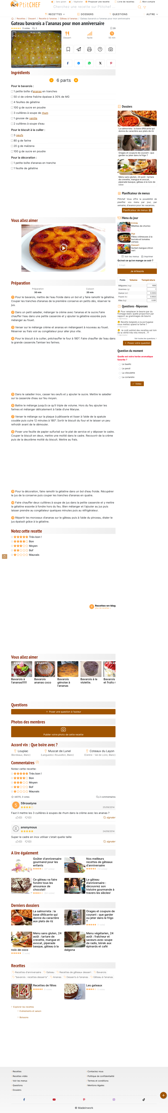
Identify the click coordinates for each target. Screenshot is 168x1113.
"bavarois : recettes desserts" (31, 977)
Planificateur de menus (135, 210)
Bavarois (101, 972)
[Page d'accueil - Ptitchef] (12, 18)
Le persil (126, 368)
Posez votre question (138, 343)
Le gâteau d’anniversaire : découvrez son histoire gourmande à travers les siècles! (100, 886)
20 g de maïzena (24, 146)
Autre (150, 14)
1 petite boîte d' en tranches (35, 91)
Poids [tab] (122, 280)
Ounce (123, 293)
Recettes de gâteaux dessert (75, 972)
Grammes (124, 289)
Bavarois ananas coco (42, 681)
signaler (111, 817)
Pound (122, 297)
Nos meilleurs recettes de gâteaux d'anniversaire (99, 862)
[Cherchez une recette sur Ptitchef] (139, 7)
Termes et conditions (98, 1081)
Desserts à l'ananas (77, 977)
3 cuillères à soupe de (31, 112)
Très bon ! (35, 537)
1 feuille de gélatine (26, 168)
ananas (37, 91)
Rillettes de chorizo (140, 226)
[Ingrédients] (4, 556)
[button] (15, 49)
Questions (119, 14)
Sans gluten (61, 2)
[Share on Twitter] (100, 63)
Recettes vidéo (20, 1076)
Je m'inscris (137, 271)
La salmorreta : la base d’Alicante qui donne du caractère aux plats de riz (46, 916)
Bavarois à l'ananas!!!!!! (19, 681)
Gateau (50, 972)
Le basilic (126, 364)
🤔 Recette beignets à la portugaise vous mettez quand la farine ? (135, 323)
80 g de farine (22, 140)
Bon (31, 541)
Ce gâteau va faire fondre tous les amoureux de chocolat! (45, 884)
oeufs (19, 135)
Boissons (24, 1017)
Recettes (55, 14)
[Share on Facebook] (67, 63)
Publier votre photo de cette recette (63, 734)
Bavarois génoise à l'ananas (63, 682)
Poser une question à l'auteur (64, 711)
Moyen (33, 545)
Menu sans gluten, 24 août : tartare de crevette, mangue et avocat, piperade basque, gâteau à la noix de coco (36, 941)
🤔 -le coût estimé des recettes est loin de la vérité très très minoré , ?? (137, 331)
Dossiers (86, 14)
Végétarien (78, 2)
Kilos (122, 300)
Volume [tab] (133, 280)
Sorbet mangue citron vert (142, 249)
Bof (30, 550)
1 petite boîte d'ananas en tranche (35, 162)
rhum (45, 112)
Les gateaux (94, 985)
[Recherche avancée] (144, 7)
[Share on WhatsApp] (89, 63)
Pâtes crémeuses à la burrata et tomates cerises (141, 239)
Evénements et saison (30, 1011)
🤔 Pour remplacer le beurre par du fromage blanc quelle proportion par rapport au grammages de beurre (135, 313)
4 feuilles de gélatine (27, 102)
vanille (33, 118)
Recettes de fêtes (44, 985)
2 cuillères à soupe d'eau (29, 123)
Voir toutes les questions (144, 338)
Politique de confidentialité (101, 1076)
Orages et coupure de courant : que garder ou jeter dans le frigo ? (100, 916)
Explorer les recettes (23, 1007)
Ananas (57, 977)
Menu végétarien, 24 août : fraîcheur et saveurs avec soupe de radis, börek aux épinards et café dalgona (89, 941)
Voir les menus (131, 256)
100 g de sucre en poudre (30, 107)
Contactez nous (95, 1071)
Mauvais (33, 554)
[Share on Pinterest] (111, 63)
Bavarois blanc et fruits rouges (114, 681)
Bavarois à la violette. (88, 681)
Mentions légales (96, 1085)
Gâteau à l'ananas (103, 977)
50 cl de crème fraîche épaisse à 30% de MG (41, 96)
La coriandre (128, 377)
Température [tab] (148, 280)
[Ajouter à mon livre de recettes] (68, 49)
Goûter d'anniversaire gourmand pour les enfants (47, 862)
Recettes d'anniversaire (28, 972)
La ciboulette (128, 372)
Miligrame (124, 285)
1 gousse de (25, 118)
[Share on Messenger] (78, 63)
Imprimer (148, 256)
